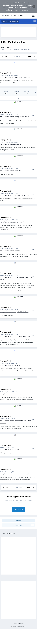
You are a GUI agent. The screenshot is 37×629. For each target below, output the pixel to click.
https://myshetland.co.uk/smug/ (10, 365)
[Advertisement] (18, 32)
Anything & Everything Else (22, 49)
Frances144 (7, 47)
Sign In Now (18, 509)
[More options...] (33, 76)
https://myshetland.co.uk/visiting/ (10, 144)
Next (30, 56)
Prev (6, 56)
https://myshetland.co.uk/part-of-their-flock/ (14, 312)
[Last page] (34, 56)
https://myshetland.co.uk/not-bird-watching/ (14, 474)
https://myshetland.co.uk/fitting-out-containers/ (15, 77)
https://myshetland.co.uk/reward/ (10, 449)
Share (19, 520)
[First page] (2, 56)
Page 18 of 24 (18, 56)
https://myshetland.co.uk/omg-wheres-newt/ (14, 116)
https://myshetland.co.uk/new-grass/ (12, 222)
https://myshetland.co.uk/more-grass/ (12, 394)
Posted (9, 75)
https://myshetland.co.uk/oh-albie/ (11, 171)
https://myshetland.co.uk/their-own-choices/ (14, 195)
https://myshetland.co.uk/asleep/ (10, 251)
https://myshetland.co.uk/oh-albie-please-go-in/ (15, 336)
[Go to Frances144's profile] (18, 66)
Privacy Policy (19, 623)
